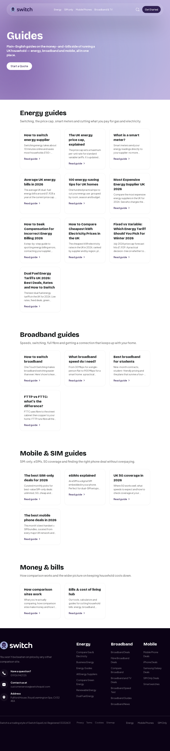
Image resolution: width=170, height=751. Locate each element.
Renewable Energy (86, 690)
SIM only (68, 9)
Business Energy (85, 662)
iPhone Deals (150, 662)
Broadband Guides (121, 697)
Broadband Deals (120, 652)
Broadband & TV (103, 9)
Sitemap (110, 722)
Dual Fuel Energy (85, 695)
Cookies (99, 722)
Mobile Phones (84, 9)
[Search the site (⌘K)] (137, 9)
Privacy (80, 722)
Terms (89, 722)
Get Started (151, 9)
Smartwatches (151, 684)
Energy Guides (84, 668)
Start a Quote (19, 66)
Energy (58, 9)
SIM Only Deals (151, 678)
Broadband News (120, 703)
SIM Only (162, 722)
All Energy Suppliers (86, 674)
